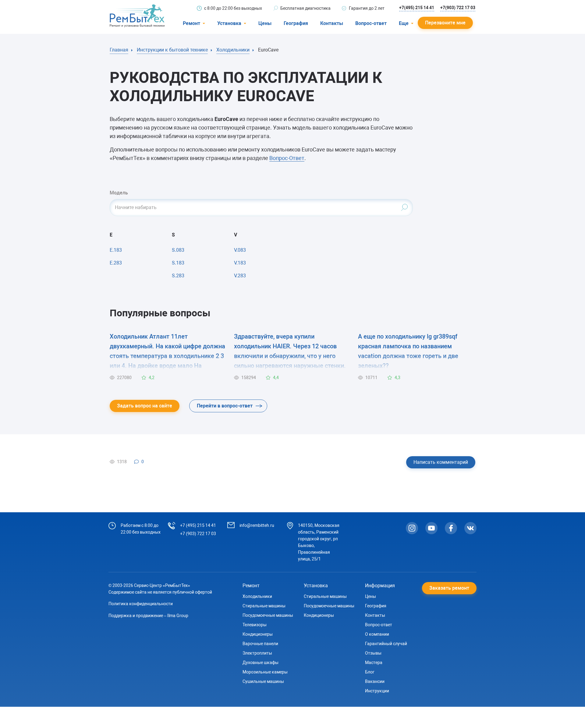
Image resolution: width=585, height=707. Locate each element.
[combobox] (261, 207)
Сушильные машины (263, 681)
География (296, 23)
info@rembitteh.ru (256, 525)
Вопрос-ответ (371, 23)
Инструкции (377, 690)
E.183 (116, 250)
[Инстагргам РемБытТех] (412, 528)
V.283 (240, 276)
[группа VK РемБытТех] (470, 528)
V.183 (240, 263)
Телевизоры (255, 624)
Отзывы (373, 653)
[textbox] (261, 207)
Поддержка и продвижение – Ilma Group (148, 615)
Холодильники (257, 596)
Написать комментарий (440, 462)
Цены (264, 23)
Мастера (373, 662)
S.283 (178, 276)
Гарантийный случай (386, 643)
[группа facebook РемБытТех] (451, 528)
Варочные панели (260, 643)
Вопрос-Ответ (286, 158)
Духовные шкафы (260, 662)
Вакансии (375, 681)
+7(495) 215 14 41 (416, 7)
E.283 (116, 263)
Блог (369, 672)
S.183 (178, 263)
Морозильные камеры (265, 672)
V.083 (240, 250)
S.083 (178, 250)
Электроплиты (257, 653)
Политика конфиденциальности (140, 603)
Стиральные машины (264, 605)
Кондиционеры (258, 634)
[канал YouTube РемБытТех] (431, 528)
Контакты (331, 23)
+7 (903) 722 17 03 (198, 533)
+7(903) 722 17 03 (457, 7)
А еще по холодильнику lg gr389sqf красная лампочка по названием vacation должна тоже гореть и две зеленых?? (408, 351)
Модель (119, 193)
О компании (377, 634)
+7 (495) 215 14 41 (198, 525)
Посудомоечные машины (268, 615)
